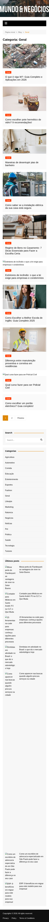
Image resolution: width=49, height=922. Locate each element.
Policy (14, 918)
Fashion (8, 490)
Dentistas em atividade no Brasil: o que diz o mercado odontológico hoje (30, 649)
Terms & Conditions (27, 918)
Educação (9, 474)
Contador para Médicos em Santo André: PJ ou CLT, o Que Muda (30, 596)
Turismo (8, 551)
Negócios (9, 518)
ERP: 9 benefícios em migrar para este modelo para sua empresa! (31, 886)
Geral (8, 72)
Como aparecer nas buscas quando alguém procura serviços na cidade (30, 676)
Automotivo (10, 463)
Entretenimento (11, 479)
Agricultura (9, 457)
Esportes (9, 485)
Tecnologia (9, 546)
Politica (8, 534)
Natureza (9, 512)
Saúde (8, 540)
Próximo (20, 418)
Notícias (8, 523)
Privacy (6, 918)
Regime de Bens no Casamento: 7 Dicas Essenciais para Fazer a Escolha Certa (23, 251)
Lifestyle (8, 501)
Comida (8, 468)
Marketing (9, 507)
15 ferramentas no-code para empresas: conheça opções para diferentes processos (31, 620)
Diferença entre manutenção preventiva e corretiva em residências (20, 363)
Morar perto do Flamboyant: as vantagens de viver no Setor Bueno (30, 569)
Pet (6, 529)
